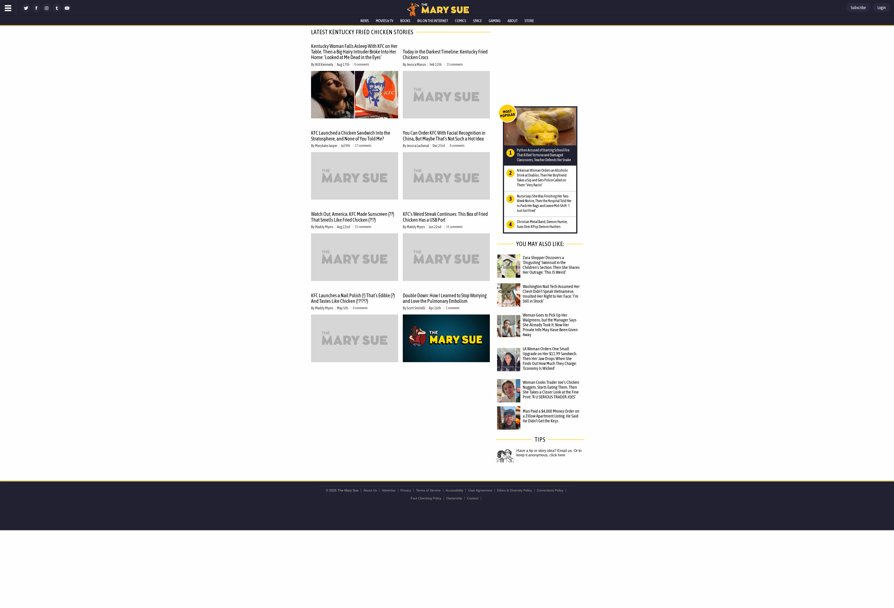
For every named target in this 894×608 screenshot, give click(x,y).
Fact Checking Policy (426, 498)
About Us (370, 490)
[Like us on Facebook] (36, 11)
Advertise (389, 490)
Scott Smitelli (416, 308)
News (364, 20)
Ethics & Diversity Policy (514, 490)
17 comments (363, 145)
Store (529, 20)
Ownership (454, 498)
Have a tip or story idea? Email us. (544, 451)
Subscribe (858, 7)
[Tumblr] (57, 11)
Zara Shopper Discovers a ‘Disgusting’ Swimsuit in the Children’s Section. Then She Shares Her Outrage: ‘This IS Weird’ (551, 265)
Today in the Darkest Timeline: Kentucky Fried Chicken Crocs (445, 54)
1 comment (452, 308)
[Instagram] (46, 11)
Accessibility (454, 490)
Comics (460, 20)
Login (881, 7)
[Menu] (8, 8)
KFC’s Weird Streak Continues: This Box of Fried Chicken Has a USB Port (445, 217)
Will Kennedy (324, 64)
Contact (472, 498)
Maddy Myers (324, 227)
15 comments (363, 226)
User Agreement (480, 490)
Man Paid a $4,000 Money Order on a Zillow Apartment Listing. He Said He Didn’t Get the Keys (551, 415)
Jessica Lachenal (418, 146)
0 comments (361, 64)
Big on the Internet (432, 20)
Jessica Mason (416, 64)
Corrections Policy (550, 490)
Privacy (405, 490)
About (513, 20)
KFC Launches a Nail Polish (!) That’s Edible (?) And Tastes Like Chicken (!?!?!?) (353, 298)
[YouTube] (67, 11)
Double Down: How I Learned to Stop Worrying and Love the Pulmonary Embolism (445, 298)
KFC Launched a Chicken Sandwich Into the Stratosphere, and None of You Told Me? (350, 135)
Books (405, 20)
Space (477, 20)
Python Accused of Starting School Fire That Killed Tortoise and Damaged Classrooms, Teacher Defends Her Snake (544, 155)
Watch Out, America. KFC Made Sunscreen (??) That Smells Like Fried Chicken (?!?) (352, 217)
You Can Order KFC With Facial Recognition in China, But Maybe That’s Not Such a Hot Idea (444, 135)
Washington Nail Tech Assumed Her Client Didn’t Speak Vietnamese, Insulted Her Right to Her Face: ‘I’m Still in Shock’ (551, 294)
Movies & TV (384, 20)
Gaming (495, 20)
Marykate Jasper (326, 146)
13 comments (455, 64)
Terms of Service (428, 490)
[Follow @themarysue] (26, 11)
